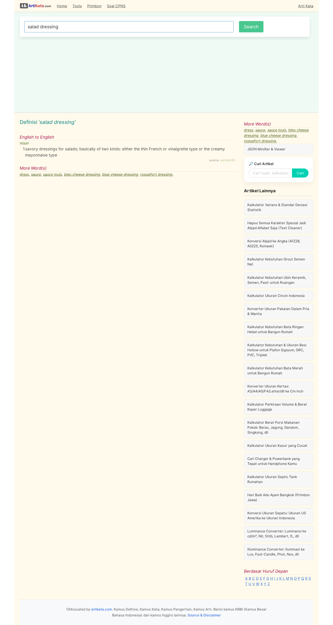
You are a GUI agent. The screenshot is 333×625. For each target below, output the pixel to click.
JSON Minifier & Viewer (266, 149)
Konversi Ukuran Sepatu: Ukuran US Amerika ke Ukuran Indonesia (276, 515)
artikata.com (101, 609)
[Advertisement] (165, 74)
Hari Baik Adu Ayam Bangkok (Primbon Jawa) (278, 497)
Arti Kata (305, 6)
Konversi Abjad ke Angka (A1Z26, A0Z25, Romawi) (273, 243)
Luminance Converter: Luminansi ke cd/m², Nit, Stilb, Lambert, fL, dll (276, 533)
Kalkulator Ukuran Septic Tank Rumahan (272, 479)
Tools (77, 6)
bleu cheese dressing (82, 174)
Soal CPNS (116, 6)
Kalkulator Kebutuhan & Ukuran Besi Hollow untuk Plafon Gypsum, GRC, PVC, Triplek (276, 350)
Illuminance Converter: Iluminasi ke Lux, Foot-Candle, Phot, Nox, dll (276, 551)
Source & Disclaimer (204, 615)
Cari (300, 173)
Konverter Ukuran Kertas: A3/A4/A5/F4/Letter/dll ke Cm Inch (275, 388)
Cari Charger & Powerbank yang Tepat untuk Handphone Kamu (273, 461)
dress (24, 174)
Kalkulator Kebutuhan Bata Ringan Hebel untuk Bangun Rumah (275, 329)
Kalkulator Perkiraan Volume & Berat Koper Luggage (277, 406)
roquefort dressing (156, 174)
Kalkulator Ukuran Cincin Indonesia (276, 295)
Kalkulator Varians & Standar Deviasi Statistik (277, 207)
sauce (36, 174)
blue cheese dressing (120, 174)
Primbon (94, 6)
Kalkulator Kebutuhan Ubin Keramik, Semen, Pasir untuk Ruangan (276, 280)
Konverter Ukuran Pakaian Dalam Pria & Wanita (278, 311)
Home (62, 6)
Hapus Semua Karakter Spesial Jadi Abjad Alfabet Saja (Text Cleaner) (276, 225)
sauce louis (52, 174)
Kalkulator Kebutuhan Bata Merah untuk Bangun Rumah (275, 370)
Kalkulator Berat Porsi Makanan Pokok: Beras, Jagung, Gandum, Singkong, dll (273, 427)
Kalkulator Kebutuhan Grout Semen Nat (276, 261)
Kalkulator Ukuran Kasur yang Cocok (277, 445)
